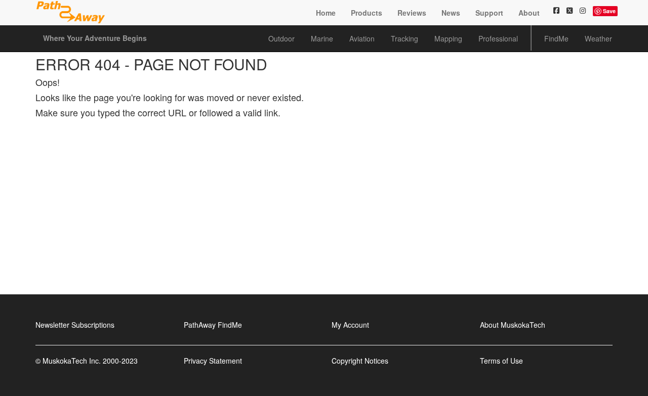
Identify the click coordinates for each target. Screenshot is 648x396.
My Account (350, 325)
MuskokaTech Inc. (72, 361)
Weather (598, 38)
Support (489, 13)
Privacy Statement (213, 361)
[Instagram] (583, 10)
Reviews (411, 13)
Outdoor (281, 38)
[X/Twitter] (569, 10)
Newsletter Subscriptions (74, 325)
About (529, 13)
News (450, 13)
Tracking (404, 38)
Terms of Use (501, 361)
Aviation (362, 38)
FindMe (556, 38)
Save (609, 11)
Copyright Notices (360, 361)
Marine (322, 38)
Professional (498, 38)
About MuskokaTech (512, 325)
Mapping (448, 38)
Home (326, 13)
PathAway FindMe (213, 325)
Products (366, 13)
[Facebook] (556, 10)
